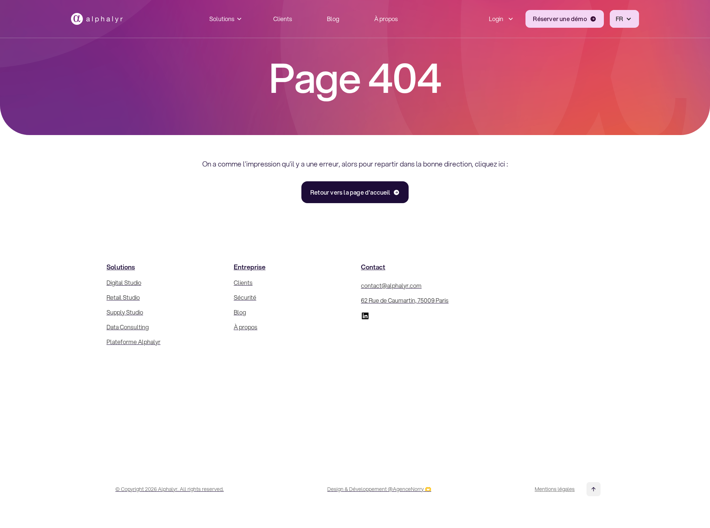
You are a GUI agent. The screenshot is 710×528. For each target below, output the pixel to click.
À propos (386, 18)
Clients (282, 18)
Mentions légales (555, 489)
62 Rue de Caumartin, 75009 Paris (405, 300)
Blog (333, 18)
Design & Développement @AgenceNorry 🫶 (379, 489)
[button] (224, 19)
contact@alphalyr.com (391, 285)
